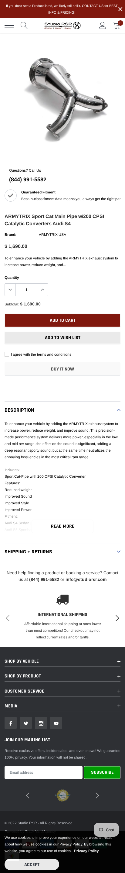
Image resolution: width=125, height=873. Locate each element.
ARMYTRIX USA (52, 234)
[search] (24, 25)
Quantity (12, 277)
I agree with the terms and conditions (40, 354)
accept (31, 864)
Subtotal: (12, 304)
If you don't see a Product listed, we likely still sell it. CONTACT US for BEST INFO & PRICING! (62, 9)
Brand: (10, 234)
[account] (102, 25)
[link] (11, 723)
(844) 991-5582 (27, 179)
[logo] (62, 25)
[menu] (9, 25)
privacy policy (86, 851)
